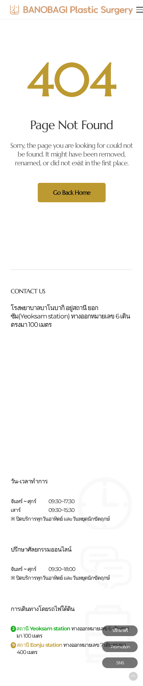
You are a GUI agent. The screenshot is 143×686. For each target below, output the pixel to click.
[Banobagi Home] (71, 10)
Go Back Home (71, 192)
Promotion (120, 646)
